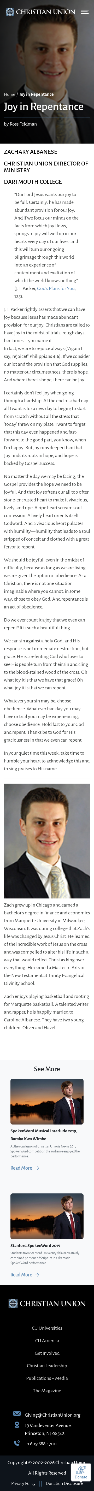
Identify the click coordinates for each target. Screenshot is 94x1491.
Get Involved (47, 1353)
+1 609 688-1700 (41, 1443)
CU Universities (47, 1328)
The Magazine (47, 1390)
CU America (47, 1340)
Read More (21, 1168)
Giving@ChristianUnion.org (52, 1415)
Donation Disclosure (64, 1483)
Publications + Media (47, 1378)
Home (9, 94)
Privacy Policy (23, 1483)
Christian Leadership (47, 1365)
